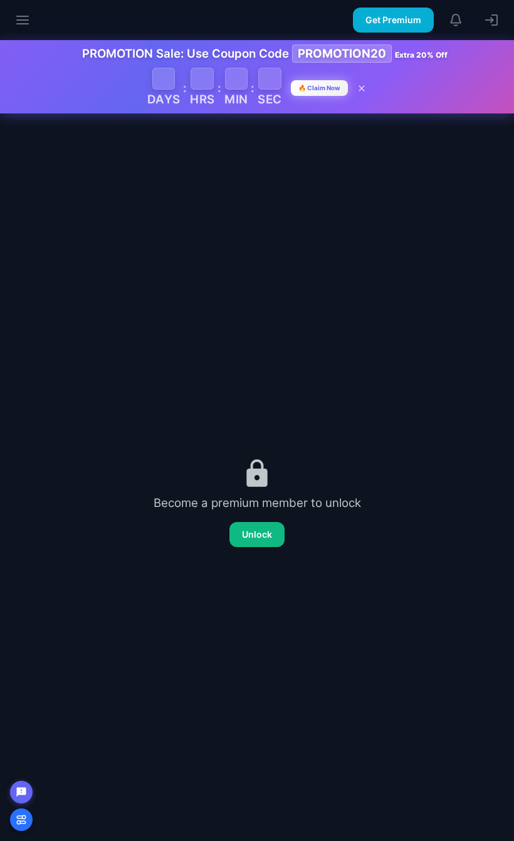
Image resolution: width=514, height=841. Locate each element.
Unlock (257, 534)
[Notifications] (456, 20)
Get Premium (393, 19)
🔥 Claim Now (319, 87)
